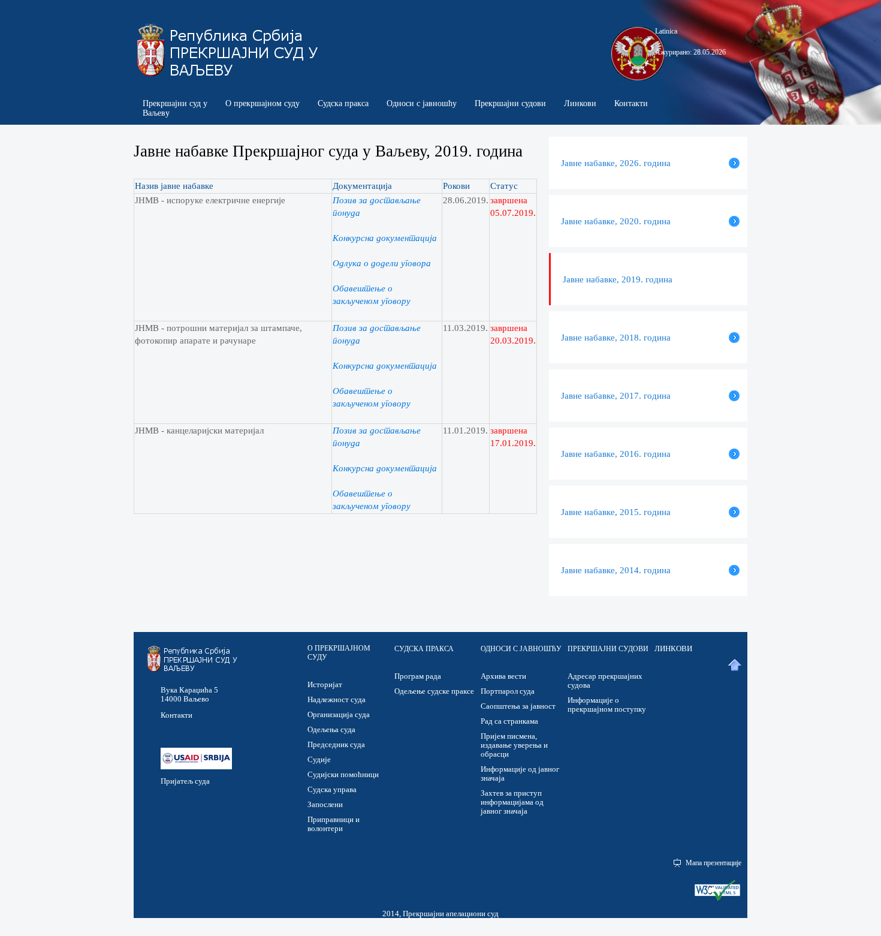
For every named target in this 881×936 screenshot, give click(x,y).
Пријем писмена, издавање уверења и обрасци (514, 745)
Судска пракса (343, 103)
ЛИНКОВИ (673, 648)
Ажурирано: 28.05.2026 (690, 52)
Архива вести (503, 676)
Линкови (580, 103)
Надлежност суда (336, 699)
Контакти (631, 103)
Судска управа (332, 789)
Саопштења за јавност (518, 706)
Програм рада (417, 676)
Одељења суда (331, 729)
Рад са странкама (509, 721)
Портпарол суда (508, 691)
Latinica (666, 31)
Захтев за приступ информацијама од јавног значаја (512, 801)
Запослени (325, 804)
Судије (319, 759)
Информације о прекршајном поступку (607, 705)
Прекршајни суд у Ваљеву (175, 108)
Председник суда (336, 744)
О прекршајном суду (262, 103)
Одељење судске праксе (434, 691)
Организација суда (338, 714)
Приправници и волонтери (333, 824)
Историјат (324, 684)
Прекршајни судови (510, 103)
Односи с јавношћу (422, 103)
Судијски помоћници (343, 774)
